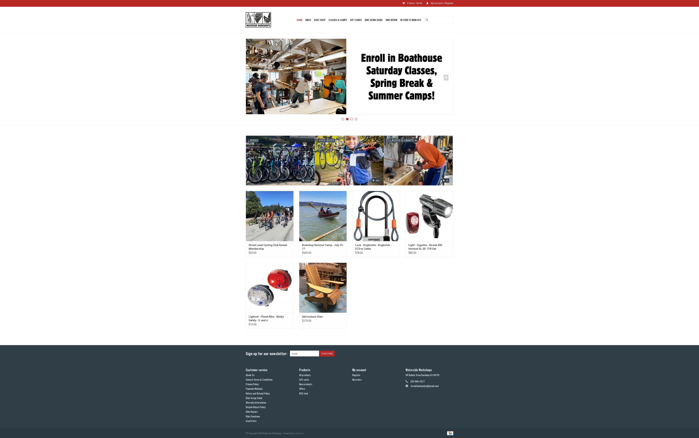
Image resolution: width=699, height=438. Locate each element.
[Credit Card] (449, 432)
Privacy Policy (252, 384)
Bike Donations (253, 416)
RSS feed (303, 393)
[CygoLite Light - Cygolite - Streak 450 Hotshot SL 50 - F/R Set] (429, 216)
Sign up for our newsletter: (266, 353)
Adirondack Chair (312, 316)
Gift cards (356, 20)
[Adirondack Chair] (323, 288)
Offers (302, 388)
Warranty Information (256, 402)
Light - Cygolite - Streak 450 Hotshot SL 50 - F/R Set (425, 247)
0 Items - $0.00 (415, 3)
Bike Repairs (252, 411)
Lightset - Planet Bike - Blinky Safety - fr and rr (266, 318)
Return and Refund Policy (258, 393)
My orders (357, 379)
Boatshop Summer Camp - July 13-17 (323, 247)
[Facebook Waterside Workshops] (444, 353)
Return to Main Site (410, 20)
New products (305, 384)
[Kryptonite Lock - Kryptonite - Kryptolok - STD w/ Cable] (376, 216)
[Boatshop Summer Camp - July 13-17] (323, 216)
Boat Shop (319, 20)
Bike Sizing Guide (374, 20)
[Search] (427, 20)
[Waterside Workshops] (260, 20)
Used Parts (251, 421)
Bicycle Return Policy (255, 407)
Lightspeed (299, 433)
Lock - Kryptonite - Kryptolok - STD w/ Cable (373, 247)
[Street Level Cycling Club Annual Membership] (270, 216)
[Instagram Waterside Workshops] (450, 353)
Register (356, 375)
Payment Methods (254, 388)
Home (299, 20)
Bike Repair (391, 20)
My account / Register (441, 3)
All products (305, 375)
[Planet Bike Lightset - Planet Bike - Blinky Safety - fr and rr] (270, 288)
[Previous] (252, 77)
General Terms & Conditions (259, 379)
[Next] (446, 77)
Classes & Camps (338, 20)
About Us (250, 375)
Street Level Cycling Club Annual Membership (268, 247)
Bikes (308, 20)
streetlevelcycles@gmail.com (424, 386)
